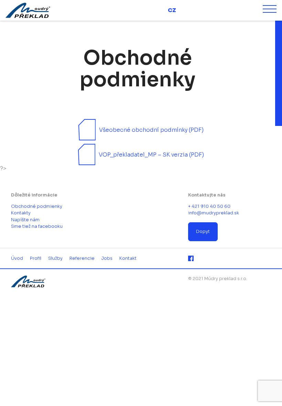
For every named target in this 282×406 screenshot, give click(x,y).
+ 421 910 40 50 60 (209, 206)
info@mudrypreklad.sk (213, 213)
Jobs (106, 258)
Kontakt (128, 258)
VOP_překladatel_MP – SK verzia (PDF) (151, 154)
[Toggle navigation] (269, 10)
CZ (172, 10)
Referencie (82, 258)
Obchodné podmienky (36, 206)
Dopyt (203, 231)
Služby (55, 258)
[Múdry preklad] (37, 10)
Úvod (17, 258)
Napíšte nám (25, 220)
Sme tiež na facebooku (37, 226)
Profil (35, 258)
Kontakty (21, 213)
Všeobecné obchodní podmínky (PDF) (151, 129)
